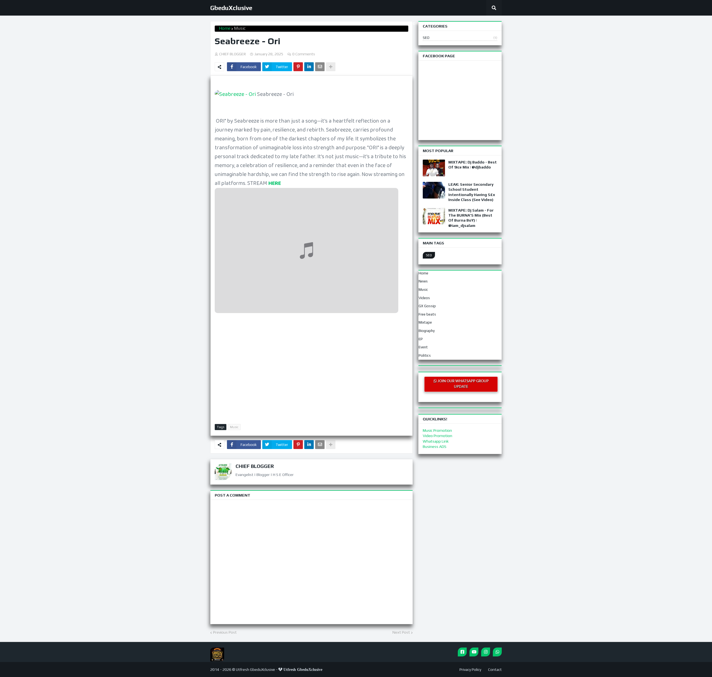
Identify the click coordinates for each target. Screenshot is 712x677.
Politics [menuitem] (425, 355)
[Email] (320, 66)
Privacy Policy (470, 669)
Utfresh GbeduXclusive (255, 669)
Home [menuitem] (423, 273)
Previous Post (225, 632)
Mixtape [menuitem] (425, 322)
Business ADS (434, 446)
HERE (274, 183)
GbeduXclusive (231, 7)
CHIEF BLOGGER (255, 466)
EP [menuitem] (421, 339)
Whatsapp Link (436, 441)
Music (240, 28)
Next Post (401, 632)
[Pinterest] (298, 66)
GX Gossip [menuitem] (427, 306)
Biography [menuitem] (427, 331)
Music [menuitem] (423, 289)
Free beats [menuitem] (427, 314)
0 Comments (303, 54)
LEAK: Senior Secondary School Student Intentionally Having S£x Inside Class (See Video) (471, 192)
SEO (460, 38)
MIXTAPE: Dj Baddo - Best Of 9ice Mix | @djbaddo (472, 164)
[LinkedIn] (309, 66)
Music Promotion (437, 430)
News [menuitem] (423, 281)
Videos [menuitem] (424, 298)
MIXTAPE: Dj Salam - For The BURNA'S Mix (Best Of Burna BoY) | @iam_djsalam (471, 218)
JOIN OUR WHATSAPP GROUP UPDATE (463, 384)
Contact (495, 669)
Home (225, 28)
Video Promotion (437, 435)
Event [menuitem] (423, 347)
